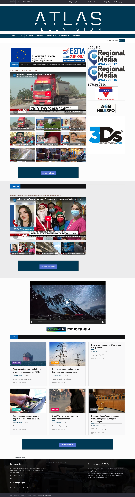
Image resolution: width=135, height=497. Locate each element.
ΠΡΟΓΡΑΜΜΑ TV (51, 36)
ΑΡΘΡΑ (14, 36)
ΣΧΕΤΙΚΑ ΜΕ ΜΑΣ (64, 36)
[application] (68, 302)
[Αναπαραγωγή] (32, 322)
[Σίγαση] (100, 322)
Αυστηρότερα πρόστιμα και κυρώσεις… (24, 426)
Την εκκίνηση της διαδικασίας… (22, 379)
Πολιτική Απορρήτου (44, 495)
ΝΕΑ (21, 36)
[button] (67, 302)
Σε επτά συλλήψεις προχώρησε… (62, 426)
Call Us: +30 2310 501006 (25, 2)
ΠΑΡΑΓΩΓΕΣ (29, 36)
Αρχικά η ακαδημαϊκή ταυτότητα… (101, 355)
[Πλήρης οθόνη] (103, 322)
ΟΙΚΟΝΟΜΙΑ (16, 363)
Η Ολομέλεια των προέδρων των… (101, 429)
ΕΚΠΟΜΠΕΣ (39, 36)
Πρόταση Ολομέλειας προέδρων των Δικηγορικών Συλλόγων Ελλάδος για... (105, 419)
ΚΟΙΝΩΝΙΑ (55, 363)
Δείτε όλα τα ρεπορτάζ (48, 266)
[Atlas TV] (67, 21)
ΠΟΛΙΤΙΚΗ (94, 409)
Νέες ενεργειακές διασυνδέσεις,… (62, 379)
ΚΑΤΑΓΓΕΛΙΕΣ (76, 36)
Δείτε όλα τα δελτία (48, 173)
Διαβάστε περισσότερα (67, 444)
